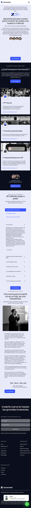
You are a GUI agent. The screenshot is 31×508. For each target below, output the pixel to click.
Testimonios (4, 450)
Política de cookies (24, 448)
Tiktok (2, 472)
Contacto (22, 455)
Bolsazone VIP (4, 446)
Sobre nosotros (23, 444)
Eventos (22, 446)
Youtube (3, 470)
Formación (3, 448)
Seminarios (3, 452)
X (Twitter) (3, 474)
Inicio (2, 444)
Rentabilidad (4, 455)
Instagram (3, 468)
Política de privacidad (25, 450)
